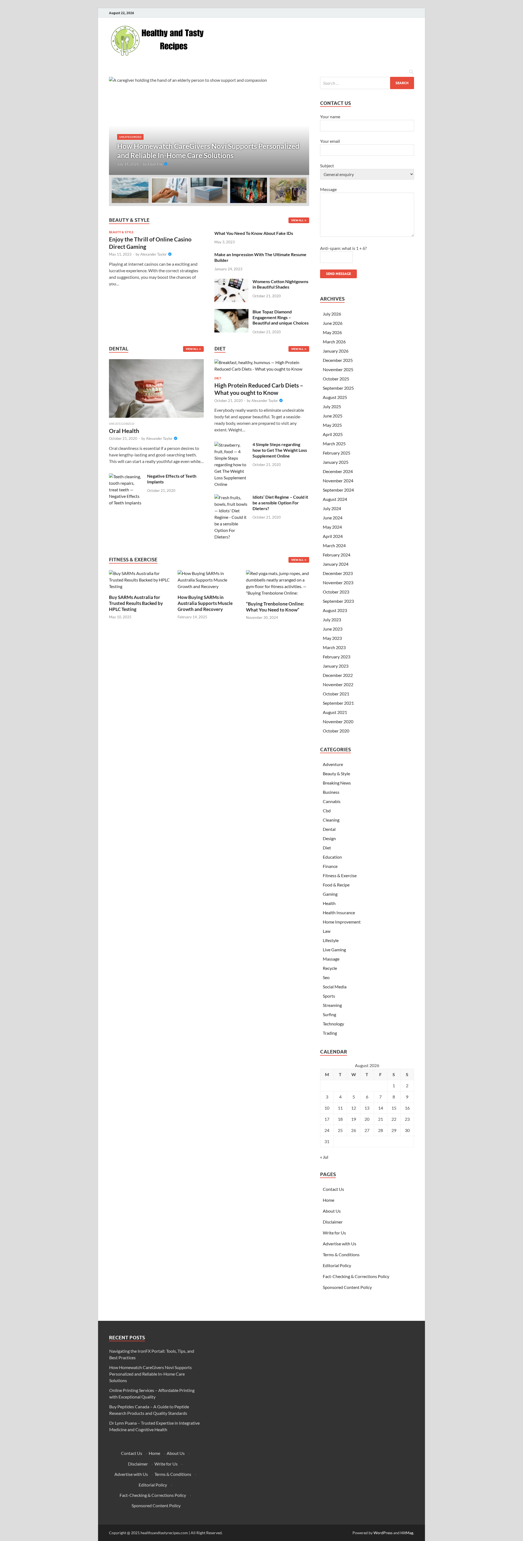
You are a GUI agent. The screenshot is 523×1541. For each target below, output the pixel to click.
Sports (329, 995)
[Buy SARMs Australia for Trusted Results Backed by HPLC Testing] (140, 579)
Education (332, 856)
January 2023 (335, 665)
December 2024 (338, 471)
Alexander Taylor (153, 254)
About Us (332, 1210)
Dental (329, 829)
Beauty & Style (121, 232)
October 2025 (336, 378)
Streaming (332, 1005)
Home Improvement (342, 921)
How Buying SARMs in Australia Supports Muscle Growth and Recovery (205, 603)
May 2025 (332, 425)
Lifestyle (331, 940)
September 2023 (338, 601)
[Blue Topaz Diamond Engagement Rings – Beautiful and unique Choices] (231, 312)
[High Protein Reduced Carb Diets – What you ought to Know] (261, 367)
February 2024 (336, 554)
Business (331, 792)
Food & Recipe (336, 884)
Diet (217, 378)
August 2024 (335, 499)
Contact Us (333, 1189)
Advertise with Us (339, 1243)
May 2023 (332, 638)
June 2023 (332, 628)
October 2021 (336, 693)
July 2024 (332, 508)
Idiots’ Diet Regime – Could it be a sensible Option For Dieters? (280, 502)
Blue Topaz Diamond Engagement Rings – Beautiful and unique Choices (281, 317)
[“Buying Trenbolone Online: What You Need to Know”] (277, 582)
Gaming (330, 894)
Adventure (333, 764)
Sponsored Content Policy (347, 1287)
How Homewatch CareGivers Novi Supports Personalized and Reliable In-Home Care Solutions (150, 1374)
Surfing (329, 1014)
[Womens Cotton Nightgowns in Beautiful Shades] (231, 281)
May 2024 (332, 526)
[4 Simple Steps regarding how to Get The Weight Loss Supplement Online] (231, 444)
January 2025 (335, 462)
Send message (338, 274)
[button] (300, 126)
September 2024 (338, 489)
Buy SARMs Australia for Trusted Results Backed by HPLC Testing (136, 603)
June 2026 (332, 323)
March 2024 (334, 545)
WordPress (383, 1532)
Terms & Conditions (341, 1254)
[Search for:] (367, 83)
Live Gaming (334, 949)
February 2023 (336, 656)
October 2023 (336, 591)
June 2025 (332, 415)
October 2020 (336, 730)
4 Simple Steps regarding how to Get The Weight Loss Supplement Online (280, 450)
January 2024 (335, 564)
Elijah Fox (155, 164)
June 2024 (332, 517)
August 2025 (335, 397)
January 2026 (335, 350)
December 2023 (338, 573)
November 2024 (338, 480)
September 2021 (338, 703)
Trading (330, 1033)
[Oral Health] (156, 389)
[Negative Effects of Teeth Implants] (126, 476)
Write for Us (334, 1232)
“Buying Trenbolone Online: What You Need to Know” (275, 607)
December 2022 (338, 675)
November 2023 (338, 582)
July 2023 (332, 619)
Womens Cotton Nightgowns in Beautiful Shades (280, 284)
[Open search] (411, 72)
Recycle (330, 968)
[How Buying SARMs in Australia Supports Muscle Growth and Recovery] (209, 579)
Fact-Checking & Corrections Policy (356, 1276)
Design (329, 838)
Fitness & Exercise (340, 875)
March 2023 (334, 647)
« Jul (324, 1156)
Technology (333, 1023)
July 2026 (332, 313)
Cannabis (331, 801)
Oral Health (124, 430)
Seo (326, 977)
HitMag (406, 1532)
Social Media (334, 986)
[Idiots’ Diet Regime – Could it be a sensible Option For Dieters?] (231, 497)
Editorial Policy (337, 1265)
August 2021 (335, 712)
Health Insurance (339, 912)
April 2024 (333, 536)
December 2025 (338, 360)
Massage (331, 958)
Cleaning (331, 819)
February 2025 (336, 452)
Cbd (327, 810)
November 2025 (338, 369)
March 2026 (334, 341)
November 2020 (338, 721)
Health (329, 903)
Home (328, 1200)
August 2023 (335, 610)
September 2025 (338, 387)
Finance (330, 866)
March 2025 (334, 443)
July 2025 (332, 406)
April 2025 (333, 434)
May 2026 (332, 332)
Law (326, 931)
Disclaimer (333, 1221)
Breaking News (337, 782)
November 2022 (338, 684)
